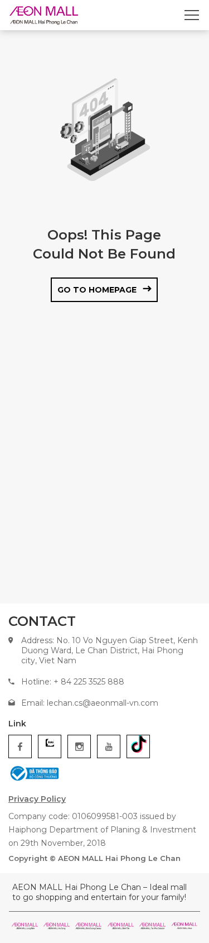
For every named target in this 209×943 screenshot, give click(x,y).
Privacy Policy (37, 799)
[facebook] (20, 746)
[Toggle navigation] (191, 15)
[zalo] (49, 746)
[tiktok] (138, 746)
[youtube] (108, 746)
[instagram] (79, 746)
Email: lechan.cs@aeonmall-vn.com (89, 703)
